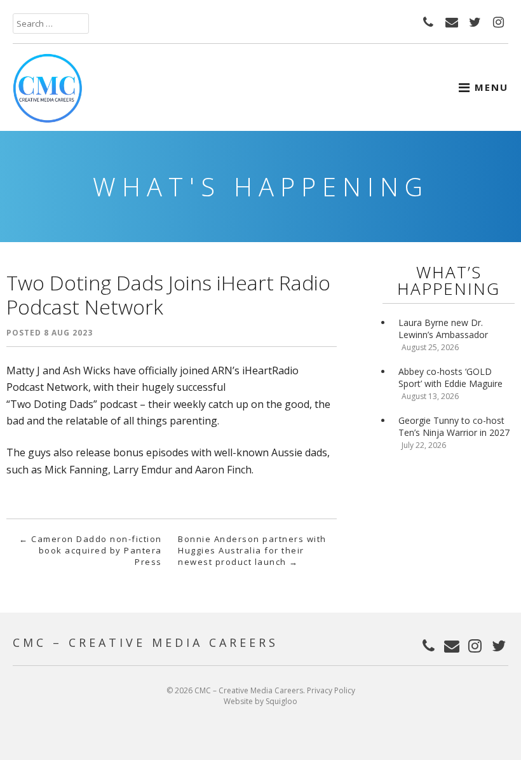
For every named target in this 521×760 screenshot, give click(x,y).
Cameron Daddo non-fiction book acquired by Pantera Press (90, 550)
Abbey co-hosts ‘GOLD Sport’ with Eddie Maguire (450, 377)
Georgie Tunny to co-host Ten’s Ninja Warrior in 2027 (454, 426)
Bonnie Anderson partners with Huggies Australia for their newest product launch (252, 550)
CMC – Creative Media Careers (145, 642)
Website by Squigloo (260, 701)
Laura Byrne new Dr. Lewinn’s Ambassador (443, 328)
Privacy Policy (331, 690)
